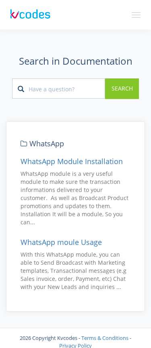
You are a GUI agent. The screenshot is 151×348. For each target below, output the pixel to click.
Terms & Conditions (104, 338)
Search (122, 88)
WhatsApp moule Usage (61, 242)
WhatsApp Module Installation (72, 161)
